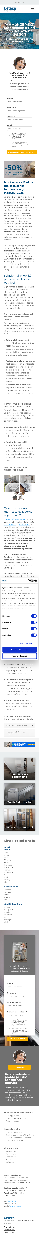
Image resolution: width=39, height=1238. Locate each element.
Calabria (7, 917)
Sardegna (8, 920)
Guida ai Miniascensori (15, 1132)
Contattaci (19, 1067)
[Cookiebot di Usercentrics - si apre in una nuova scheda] (28, 580)
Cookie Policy (9, 1230)
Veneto (7, 875)
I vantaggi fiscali (12, 1116)
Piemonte (8, 867)
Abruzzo (7, 897)
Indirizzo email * (14, 1002)
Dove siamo (9, 1232)
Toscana (7, 890)
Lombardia (8, 865)
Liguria (7, 882)
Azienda (9, 1160)
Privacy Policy (9, 1227)
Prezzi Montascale (13, 1121)
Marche (7, 895)
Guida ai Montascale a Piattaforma (20, 1135)
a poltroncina (10, 525)
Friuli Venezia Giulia (7, 860)
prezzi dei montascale (15, 519)
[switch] (34, 622)
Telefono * (12, 116)
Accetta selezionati (19, 656)
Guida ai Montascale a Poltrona (18, 1138)
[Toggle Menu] (32, 9)
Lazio (6, 900)
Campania (8, 910)
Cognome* (12, 107)
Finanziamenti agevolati (16, 1118)
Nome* (10, 98)
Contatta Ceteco (13, 1157)
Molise (7, 907)
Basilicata (8, 915)
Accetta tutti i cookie (19, 650)
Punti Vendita (11, 1154)
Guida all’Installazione (14, 1140)
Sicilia (6, 922)
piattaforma (24, 525)
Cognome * (12, 993)
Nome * (10, 983)
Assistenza (10, 1162)
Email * (10, 125)
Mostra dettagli (26, 643)
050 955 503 (11, 1151)
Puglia (7, 912)
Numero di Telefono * (17, 1012)
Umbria (7, 892)
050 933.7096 (19, 2)
